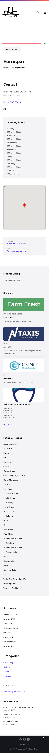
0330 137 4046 (9, 724)
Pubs (5, 556)
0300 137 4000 (9, 710)
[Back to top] (44, 738)
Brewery (9, 502)
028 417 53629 (14, 102)
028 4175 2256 (9, 717)
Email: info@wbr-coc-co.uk (14, 692)
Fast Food (7, 489)
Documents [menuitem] (24, 744)
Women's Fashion (11, 588)
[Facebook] (20, 739)
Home (8, 49)
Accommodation (10, 444)
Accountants (11, 552)
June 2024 (8, 637)
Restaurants (8, 561)
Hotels (6, 520)
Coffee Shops (9, 471)
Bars (5, 457)
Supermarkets (20, 67)
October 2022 (9, 646)
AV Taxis (7, 347)
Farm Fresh (8, 317)
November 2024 (10, 628)
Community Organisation (14, 475)
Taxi (5, 343)
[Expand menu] (45, 12)
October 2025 (9, 619)
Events (6, 671)
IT (4, 375)
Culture (6, 667)
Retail (5, 565)
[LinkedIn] (28, 739)
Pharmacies (8, 529)
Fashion (6, 484)
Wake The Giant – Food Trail (15, 579)
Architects (7, 448)
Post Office (9, 67)
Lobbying (7, 676)
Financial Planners (11, 493)
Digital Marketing (10, 480)
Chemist (6, 466)
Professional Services (12, 538)
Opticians (10, 516)
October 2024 (9, 633)
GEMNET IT (8, 378)
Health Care (8, 511)
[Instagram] (24, 739)
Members (15, 49)
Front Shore (8, 507)
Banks (6, 453)
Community (8, 662)
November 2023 (10, 642)
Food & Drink (17, 314)
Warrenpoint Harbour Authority (17, 404)
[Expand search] (38, 12)
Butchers (7, 314)
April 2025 (7, 624)
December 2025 (10, 615)
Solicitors (10, 543)
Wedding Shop (9, 583)
